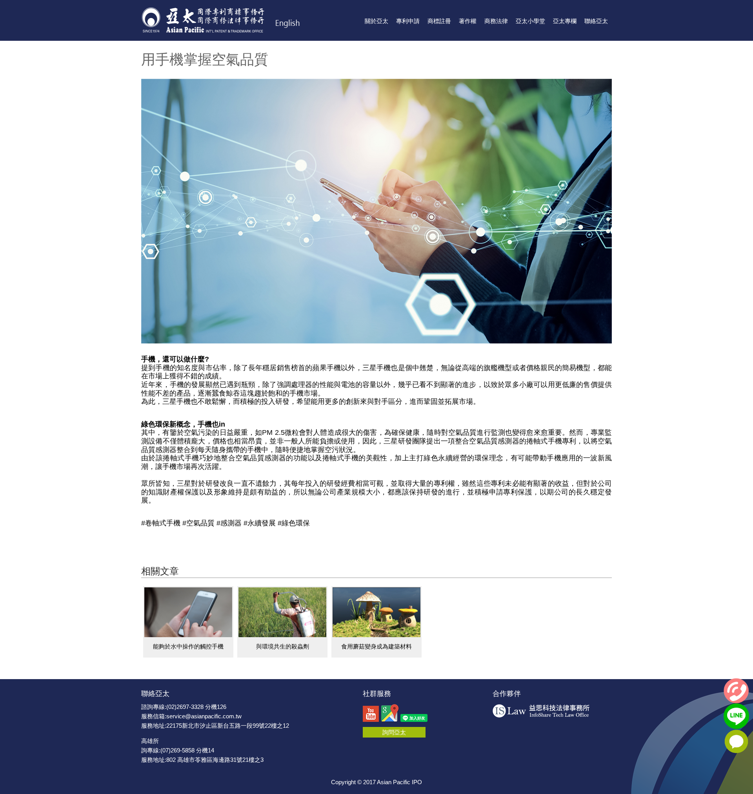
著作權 (468, 21)
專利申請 (408, 21)
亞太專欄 (565, 21)
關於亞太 (376, 21)
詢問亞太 (394, 732)
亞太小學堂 (530, 21)
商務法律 (496, 21)
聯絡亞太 (596, 21)
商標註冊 (439, 21)
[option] (188, 622)
